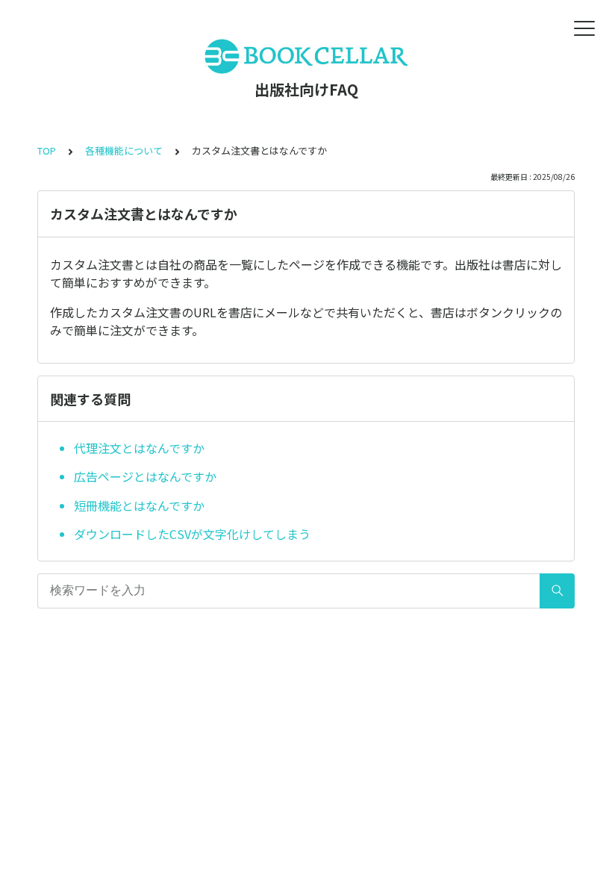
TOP (46, 150)
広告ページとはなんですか (145, 476)
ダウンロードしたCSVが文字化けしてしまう (192, 534)
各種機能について (124, 150)
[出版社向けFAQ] (306, 56)
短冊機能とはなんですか (139, 505)
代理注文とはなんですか (139, 448)
